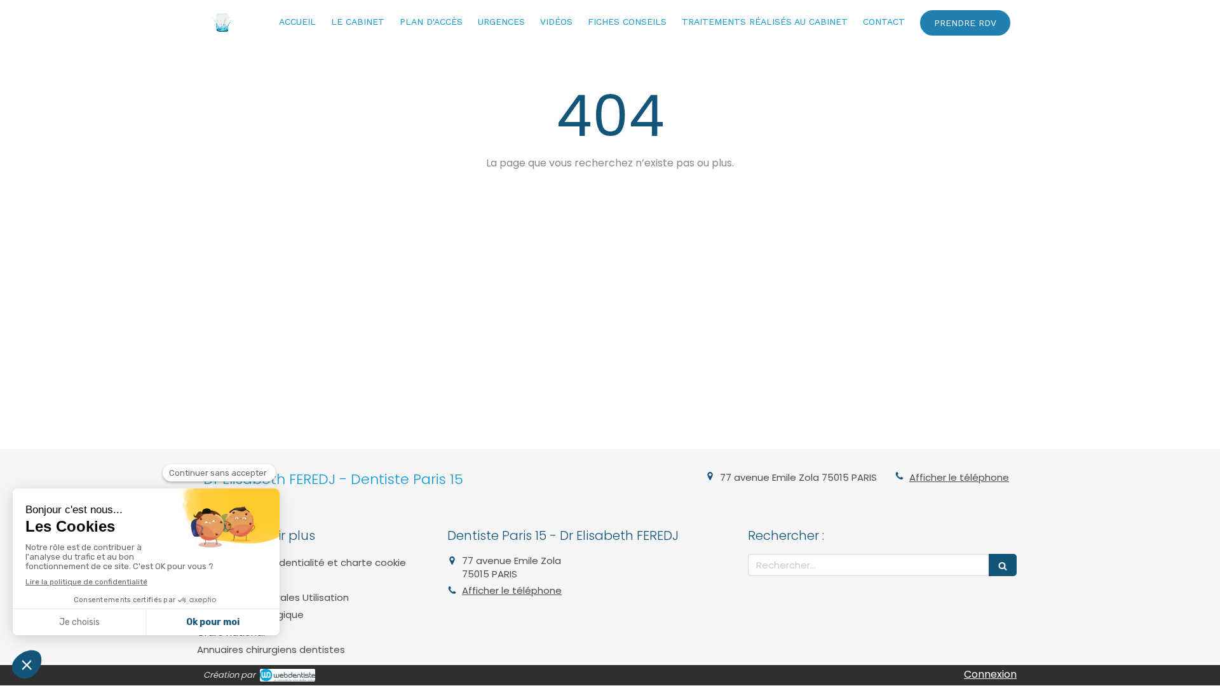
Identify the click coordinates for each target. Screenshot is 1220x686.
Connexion (990, 674)
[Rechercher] (1003, 565)
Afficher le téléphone (959, 477)
